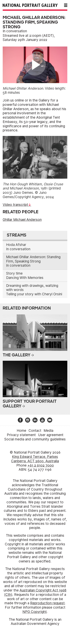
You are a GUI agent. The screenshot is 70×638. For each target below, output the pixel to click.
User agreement (50, 435)
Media (48, 431)
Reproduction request (47, 603)
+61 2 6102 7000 (40, 465)
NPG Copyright (34, 612)
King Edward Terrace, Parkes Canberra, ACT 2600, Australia (35, 459)
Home (21, 431)
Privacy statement (21, 435)
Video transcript (15, 205)
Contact (35, 431)
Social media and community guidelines (35, 439)
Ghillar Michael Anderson (22, 220)
